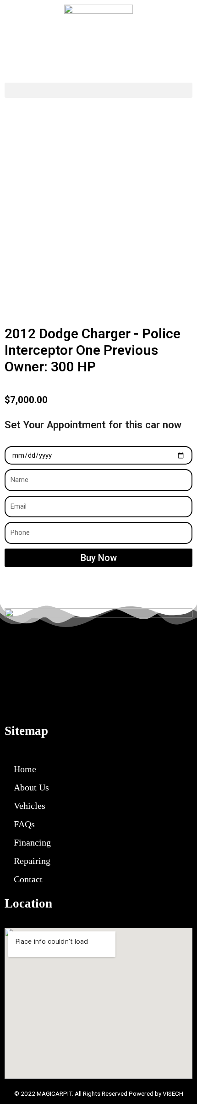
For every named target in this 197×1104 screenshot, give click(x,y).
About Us (31, 787)
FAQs (24, 824)
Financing (32, 842)
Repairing (32, 861)
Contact (28, 879)
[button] (98, 90)
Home (25, 769)
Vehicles (29, 806)
